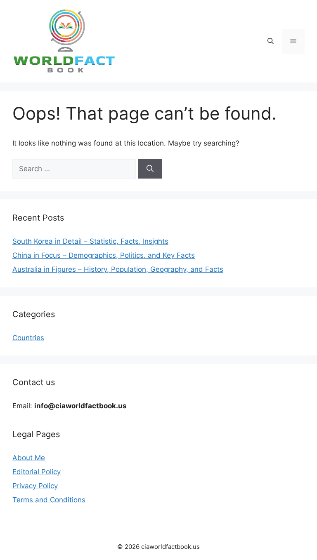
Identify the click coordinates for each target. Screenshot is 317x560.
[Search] (150, 169)
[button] (270, 41)
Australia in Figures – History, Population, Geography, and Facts (117, 269)
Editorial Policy (36, 472)
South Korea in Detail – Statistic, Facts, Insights (90, 241)
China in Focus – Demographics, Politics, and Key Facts (103, 255)
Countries (28, 338)
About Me (28, 458)
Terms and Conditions (48, 500)
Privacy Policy (35, 486)
